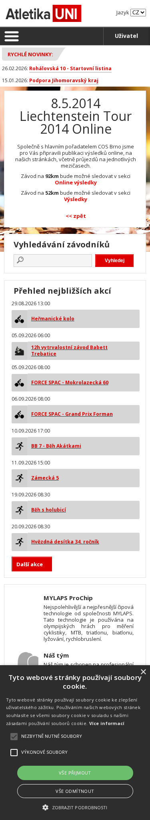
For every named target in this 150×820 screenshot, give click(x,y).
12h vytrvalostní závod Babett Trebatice (69, 350)
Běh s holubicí (48, 509)
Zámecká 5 (45, 477)
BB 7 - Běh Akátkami (56, 446)
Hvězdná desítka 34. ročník (65, 541)
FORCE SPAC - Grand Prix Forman (72, 414)
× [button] (143, 672)
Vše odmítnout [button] (75, 791)
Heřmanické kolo (52, 318)
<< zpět (76, 215)
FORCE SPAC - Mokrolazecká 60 (69, 382)
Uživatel (126, 36)
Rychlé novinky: (30, 54)
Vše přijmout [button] (75, 773)
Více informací (107, 723)
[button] (74, 807)
